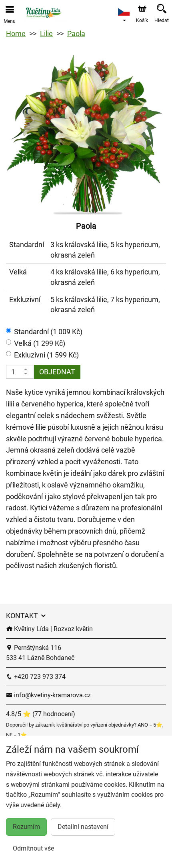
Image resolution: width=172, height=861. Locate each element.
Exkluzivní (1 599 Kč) (46, 355)
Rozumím (26, 827)
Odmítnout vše (33, 848)
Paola (76, 33)
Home (16, 33)
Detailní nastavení (83, 827)
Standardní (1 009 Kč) (48, 331)
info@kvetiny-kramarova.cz (51, 695)
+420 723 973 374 (39, 676)
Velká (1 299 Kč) (39, 343)
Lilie (46, 33)
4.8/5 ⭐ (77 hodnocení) (40, 714)
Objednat (57, 372)
